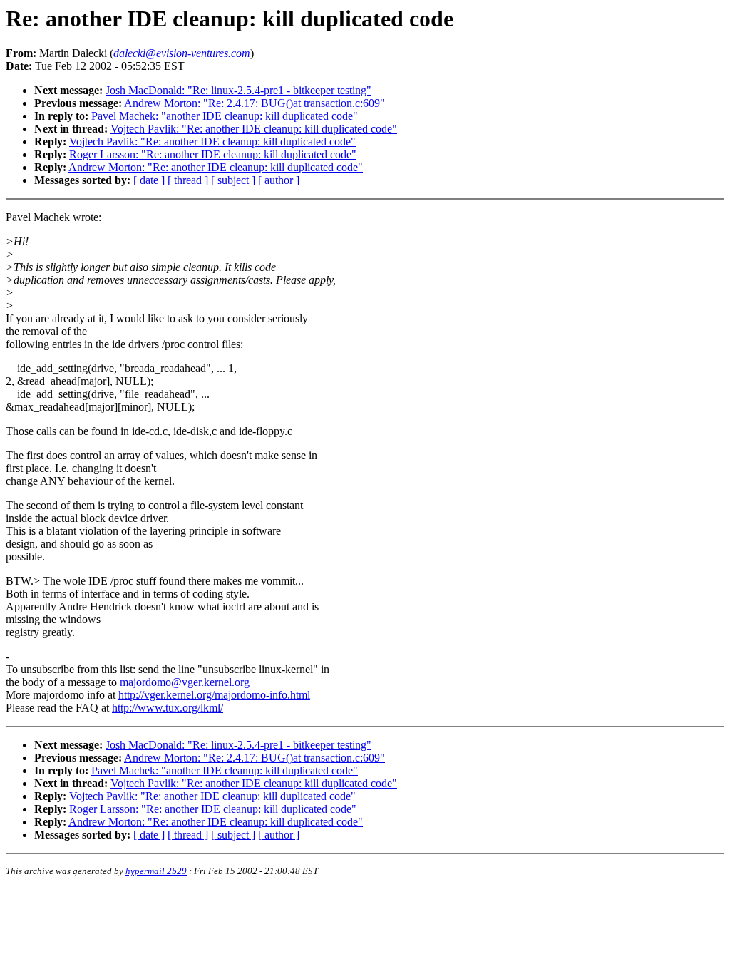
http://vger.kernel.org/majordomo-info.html (214, 695)
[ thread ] (188, 180)
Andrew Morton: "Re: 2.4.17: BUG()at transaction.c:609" (254, 103)
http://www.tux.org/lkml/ (167, 708)
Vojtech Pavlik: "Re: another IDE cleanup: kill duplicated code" (253, 129)
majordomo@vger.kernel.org (185, 682)
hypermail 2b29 (156, 871)
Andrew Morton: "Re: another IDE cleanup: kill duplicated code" (215, 167)
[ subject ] (233, 180)
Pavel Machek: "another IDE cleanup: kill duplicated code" (224, 116)
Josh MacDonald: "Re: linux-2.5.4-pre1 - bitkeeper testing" (238, 90)
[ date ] (149, 180)
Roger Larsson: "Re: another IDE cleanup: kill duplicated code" (212, 154)
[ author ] (278, 180)
